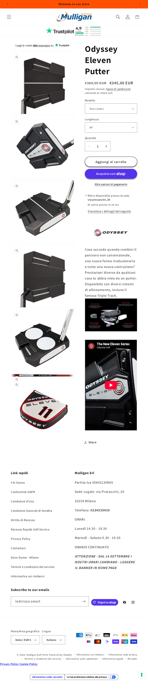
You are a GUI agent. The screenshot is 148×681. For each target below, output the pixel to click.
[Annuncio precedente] (8, 4)
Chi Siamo (18, 483)
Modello (90, 100)
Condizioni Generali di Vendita (31, 511)
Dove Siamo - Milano (25, 557)
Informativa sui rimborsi (27, 576)
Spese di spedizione (118, 89)
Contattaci (18, 548)
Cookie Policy (28, 664)
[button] (9, 17)
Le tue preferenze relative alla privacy (87, 677)
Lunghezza (92, 119)
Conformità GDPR (23, 492)
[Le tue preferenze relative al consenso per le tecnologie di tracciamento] (141, 674)
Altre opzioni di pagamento (111, 184)
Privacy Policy (21, 539)
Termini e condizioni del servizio (33, 567)
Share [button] (92, 442)
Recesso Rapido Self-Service (30, 529)
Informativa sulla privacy (122, 654)
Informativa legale (112, 658)
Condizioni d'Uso (22, 501)
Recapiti (132, 658)
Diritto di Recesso (23, 520)
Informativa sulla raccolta (47, 677)
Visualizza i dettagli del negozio (109, 211)
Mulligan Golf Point (37, 654)
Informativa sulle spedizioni (82, 658)
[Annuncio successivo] (140, 4)
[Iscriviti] (84, 601)
